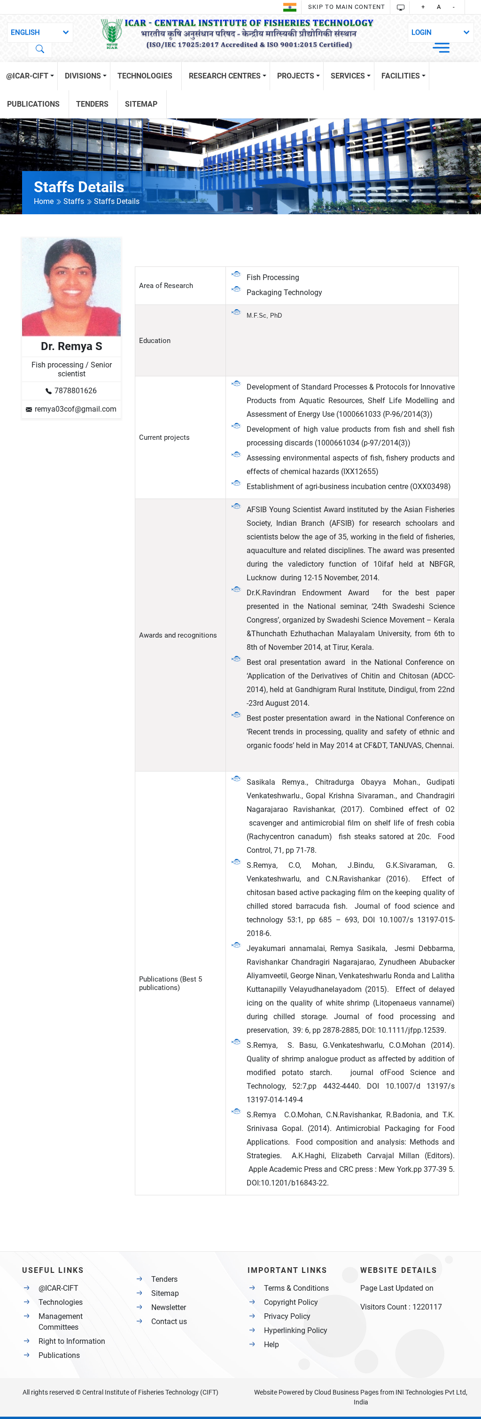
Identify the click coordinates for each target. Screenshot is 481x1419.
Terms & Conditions (296, 1288)
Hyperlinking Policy (295, 1330)
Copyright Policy (291, 1302)
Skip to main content (346, 6)
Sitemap (165, 1293)
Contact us (169, 1321)
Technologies (61, 1302)
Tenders (164, 1279)
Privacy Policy (287, 1316)
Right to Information (72, 1341)
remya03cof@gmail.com (75, 409)
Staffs (74, 201)
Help (271, 1344)
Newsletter (168, 1307)
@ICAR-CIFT (58, 1288)
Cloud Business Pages (346, 1392)
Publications (59, 1355)
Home (44, 201)
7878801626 (75, 390)
